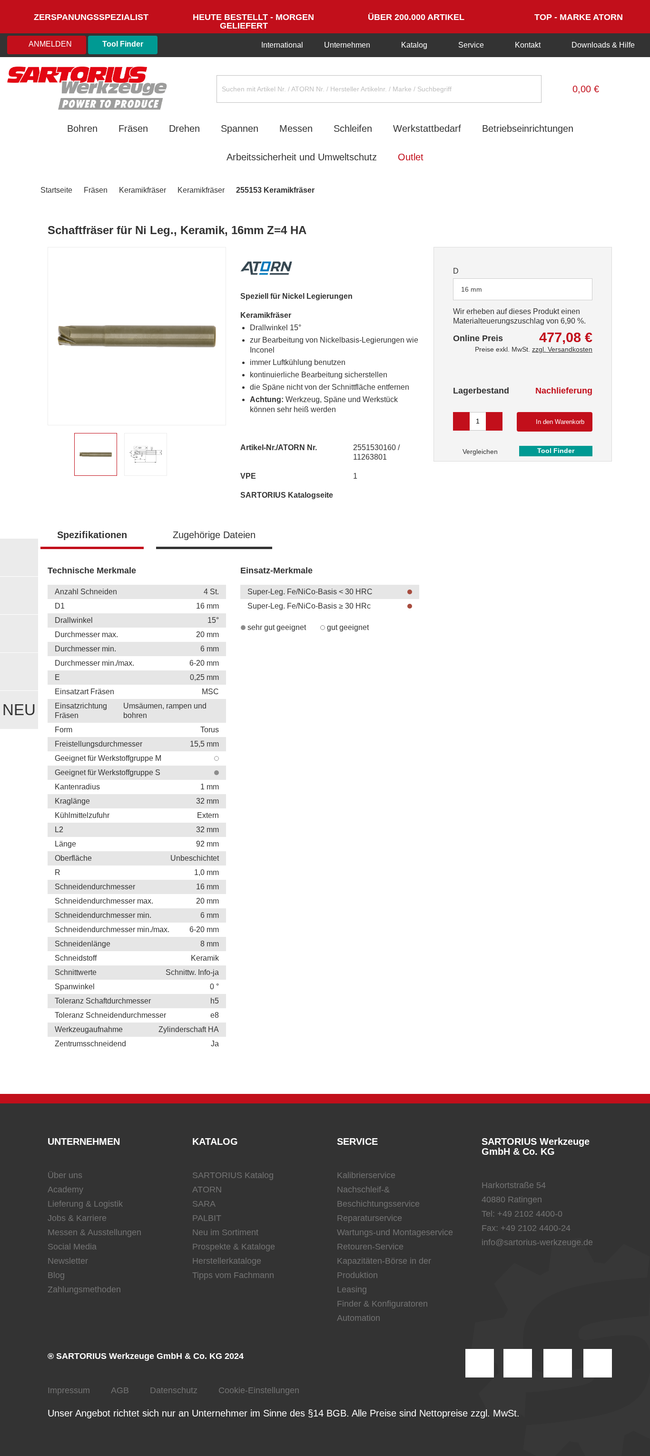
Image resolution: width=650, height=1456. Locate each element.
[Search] (526, 89)
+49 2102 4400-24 (536, 1228)
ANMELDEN (49, 44)
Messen (296, 128)
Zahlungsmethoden (84, 1289)
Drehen (184, 128)
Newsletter (68, 1261)
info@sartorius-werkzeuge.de (537, 1242)
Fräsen (133, 128)
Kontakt (527, 45)
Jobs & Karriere (77, 1218)
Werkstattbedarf (427, 128)
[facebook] (557, 1363)
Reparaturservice (369, 1218)
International (281, 45)
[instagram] (479, 1363)
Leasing (352, 1289)
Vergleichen (479, 451)
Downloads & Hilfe (602, 45)
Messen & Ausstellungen (94, 1232)
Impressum (69, 1390)
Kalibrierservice (366, 1175)
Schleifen (353, 128)
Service (471, 45)
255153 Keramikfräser (275, 190)
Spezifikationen (92, 535)
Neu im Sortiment (225, 1232)
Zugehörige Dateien (214, 535)
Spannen (239, 128)
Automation (358, 1318)
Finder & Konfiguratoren (382, 1303)
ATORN (207, 1189)
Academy (65, 1189)
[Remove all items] (573, 289)
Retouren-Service (370, 1246)
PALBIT (206, 1218)
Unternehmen (347, 45)
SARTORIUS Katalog (233, 1175)
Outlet (410, 157)
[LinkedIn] (517, 1363)
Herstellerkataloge (226, 1261)
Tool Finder (122, 44)
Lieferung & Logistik (85, 1204)
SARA (204, 1204)
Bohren (82, 128)
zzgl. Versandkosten (562, 349)
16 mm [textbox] (471, 289)
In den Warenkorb (560, 421)
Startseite (56, 190)
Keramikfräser (142, 190)
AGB (120, 1390)
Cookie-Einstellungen (258, 1390)
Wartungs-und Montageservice (395, 1232)
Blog (56, 1275)
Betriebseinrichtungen (527, 128)
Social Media (72, 1246)
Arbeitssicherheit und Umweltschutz (302, 157)
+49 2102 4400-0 (529, 1214)
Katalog (414, 45)
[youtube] (597, 1363)
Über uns (65, 1175)
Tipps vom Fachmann (233, 1275)
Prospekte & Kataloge (233, 1246)
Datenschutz (173, 1390)
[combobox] (522, 289)
